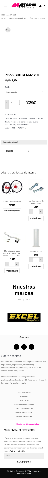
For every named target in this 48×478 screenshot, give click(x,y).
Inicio (3, 15)
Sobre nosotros (24, 392)
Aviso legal (24, 400)
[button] (45, 6)
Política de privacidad (24, 412)
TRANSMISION (13, 18)
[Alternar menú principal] (6, 6)
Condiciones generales (24, 404)
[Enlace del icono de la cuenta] (40, 6)
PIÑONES (23, 18)
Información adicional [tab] (10, 142)
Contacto (24, 396)
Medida (7, 87)
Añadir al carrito (31, 102)
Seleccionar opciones (12, 211)
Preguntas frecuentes (24, 408)
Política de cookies (24, 416)
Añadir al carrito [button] (36, 218)
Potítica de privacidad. (18, 451)
